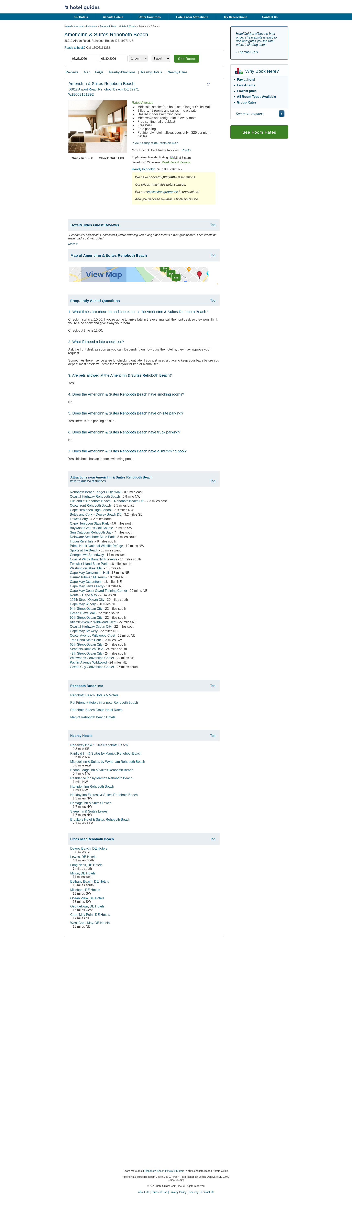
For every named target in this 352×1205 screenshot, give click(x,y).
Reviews (72, 72)
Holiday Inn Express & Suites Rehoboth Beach (104, 795)
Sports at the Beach (84, 550)
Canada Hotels (113, 17)
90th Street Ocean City (86, 617)
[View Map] (138, 281)
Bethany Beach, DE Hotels (89, 881)
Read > (186, 150)
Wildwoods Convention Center (92, 658)
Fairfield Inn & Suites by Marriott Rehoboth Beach (106, 753)
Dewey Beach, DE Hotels (88, 848)
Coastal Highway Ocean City (91, 626)
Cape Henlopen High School (91, 510)
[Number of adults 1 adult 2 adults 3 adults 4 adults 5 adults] (161, 58)
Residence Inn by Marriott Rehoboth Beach (101, 778)
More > (73, 244)
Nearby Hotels (151, 72)
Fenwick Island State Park (89, 564)
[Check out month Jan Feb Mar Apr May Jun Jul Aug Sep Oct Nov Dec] (106, 51)
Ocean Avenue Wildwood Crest (92, 635)
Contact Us (270, 17)
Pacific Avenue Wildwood (88, 662)
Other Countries (150, 17)
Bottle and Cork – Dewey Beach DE (96, 514)
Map (87, 72)
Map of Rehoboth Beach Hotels (93, 717)
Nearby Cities (177, 72)
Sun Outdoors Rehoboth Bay (90, 532)
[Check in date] (84, 58)
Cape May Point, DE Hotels (90, 914)
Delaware (91, 26)
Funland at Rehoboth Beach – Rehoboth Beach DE (107, 501)
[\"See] (281, 113)
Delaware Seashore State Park (92, 537)
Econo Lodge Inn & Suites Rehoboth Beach (101, 770)
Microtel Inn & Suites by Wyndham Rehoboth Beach (107, 761)
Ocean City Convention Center (92, 667)
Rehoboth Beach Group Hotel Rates (96, 710)
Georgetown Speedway (87, 555)
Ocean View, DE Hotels (87, 898)
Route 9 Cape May (83, 595)
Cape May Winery (83, 604)
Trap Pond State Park (85, 640)
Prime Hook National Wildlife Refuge (96, 546)
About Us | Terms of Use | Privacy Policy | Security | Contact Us (176, 1192)
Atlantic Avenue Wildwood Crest (93, 622)
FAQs (99, 72)
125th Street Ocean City (87, 599)
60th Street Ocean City (86, 644)
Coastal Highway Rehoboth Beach (95, 496)
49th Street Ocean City (86, 653)
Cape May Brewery (84, 631)
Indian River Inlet (82, 541)
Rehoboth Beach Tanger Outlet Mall (95, 492)
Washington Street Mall (86, 568)
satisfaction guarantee (162, 192)
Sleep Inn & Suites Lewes (89, 811)
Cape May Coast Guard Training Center (98, 590)
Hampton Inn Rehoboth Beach (92, 786)
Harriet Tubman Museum (88, 577)
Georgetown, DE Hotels (87, 906)
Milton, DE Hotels (83, 873)
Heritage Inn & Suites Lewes (90, 803)
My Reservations (235, 17)
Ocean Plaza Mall (83, 613)
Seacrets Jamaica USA (86, 649)
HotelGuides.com (74, 26)
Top (213, 225)
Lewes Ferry (79, 519)
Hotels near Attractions (192, 17)
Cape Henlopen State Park (89, 523)
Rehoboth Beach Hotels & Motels (118, 26)
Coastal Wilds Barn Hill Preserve (93, 559)
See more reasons (250, 114)
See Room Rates (259, 132)
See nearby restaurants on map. (156, 143)
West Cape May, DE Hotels (90, 923)
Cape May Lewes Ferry (86, 586)
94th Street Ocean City (86, 608)
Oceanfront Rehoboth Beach (90, 505)
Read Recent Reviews (176, 162)
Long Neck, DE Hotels (86, 865)
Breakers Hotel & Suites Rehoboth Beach (100, 819)
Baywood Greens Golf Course (91, 528)
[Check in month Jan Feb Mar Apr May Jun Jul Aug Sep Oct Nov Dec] (77, 51)
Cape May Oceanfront (85, 581)
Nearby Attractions (122, 72)
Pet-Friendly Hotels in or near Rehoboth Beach (104, 702)
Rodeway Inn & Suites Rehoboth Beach (99, 745)
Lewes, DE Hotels (83, 857)
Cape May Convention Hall (89, 572)
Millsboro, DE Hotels (85, 890)
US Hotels (81, 17)
